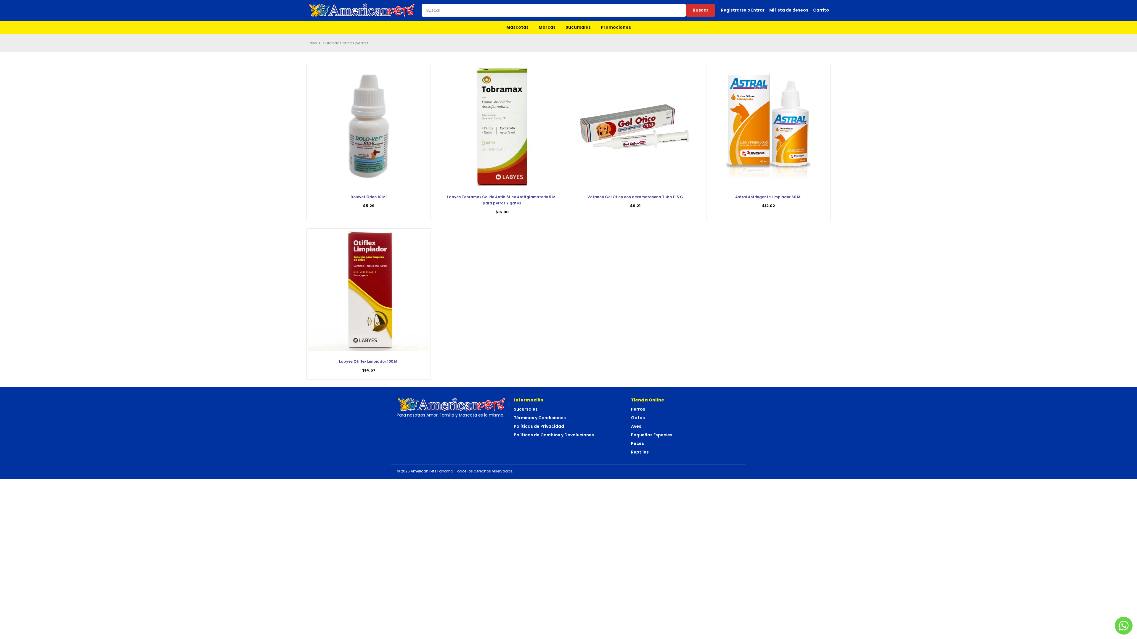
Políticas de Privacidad (539, 426)
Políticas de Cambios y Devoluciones (554, 435)
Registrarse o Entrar (743, 10)
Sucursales (578, 27)
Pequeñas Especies (651, 435)
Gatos (638, 418)
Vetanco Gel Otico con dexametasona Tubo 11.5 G (635, 196)
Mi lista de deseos (788, 10)
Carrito (821, 10)
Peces (637, 443)
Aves (636, 426)
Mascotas (517, 27)
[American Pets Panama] (362, 10)
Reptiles (640, 452)
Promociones (616, 27)
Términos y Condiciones (540, 418)
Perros (638, 409)
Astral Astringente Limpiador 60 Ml (768, 196)
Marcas (547, 27)
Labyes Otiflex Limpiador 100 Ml (369, 361)
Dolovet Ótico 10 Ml (369, 196)
